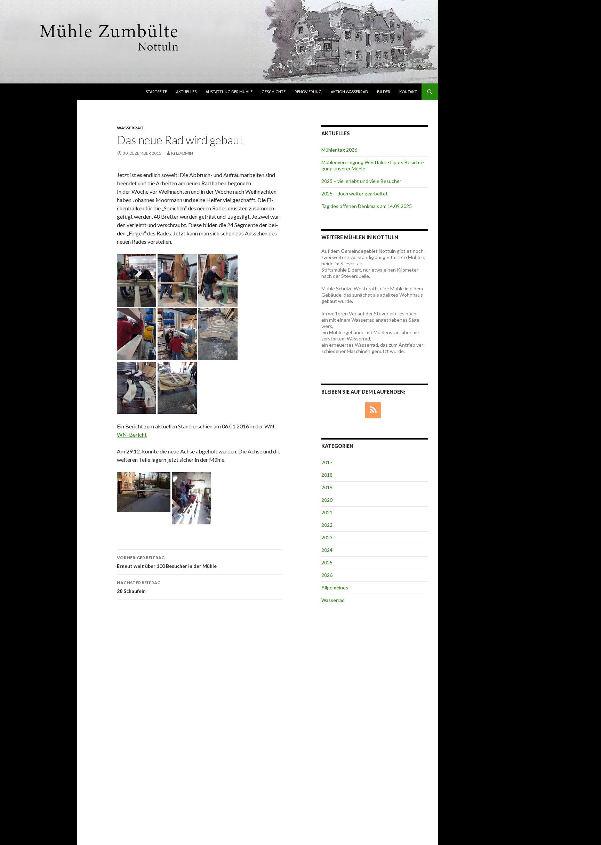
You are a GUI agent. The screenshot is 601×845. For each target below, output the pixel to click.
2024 (326, 550)
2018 (326, 475)
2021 (326, 512)
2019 (326, 487)
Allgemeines (334, 587)
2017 (326, 462)
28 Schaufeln (138, 587)
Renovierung (308, 91)
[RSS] (373, 410)
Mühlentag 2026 (339, 150)
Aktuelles (186, 91)
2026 (326, 575)
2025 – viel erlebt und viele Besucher (361, 181)
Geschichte (274, 91)
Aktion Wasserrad (349, 91)
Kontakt (408, 91)
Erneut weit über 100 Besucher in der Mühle (167, 562)
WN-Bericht (132, 434)
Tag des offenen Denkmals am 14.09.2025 (366, 206)
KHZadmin (182, 153)
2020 (326, 500)
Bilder (383, 91)
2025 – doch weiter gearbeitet (354, 193)
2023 (326, 537)
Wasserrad (130, 127)
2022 (326, 525)
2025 (326, 562)
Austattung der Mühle (229, 91)
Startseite (156, 91)
